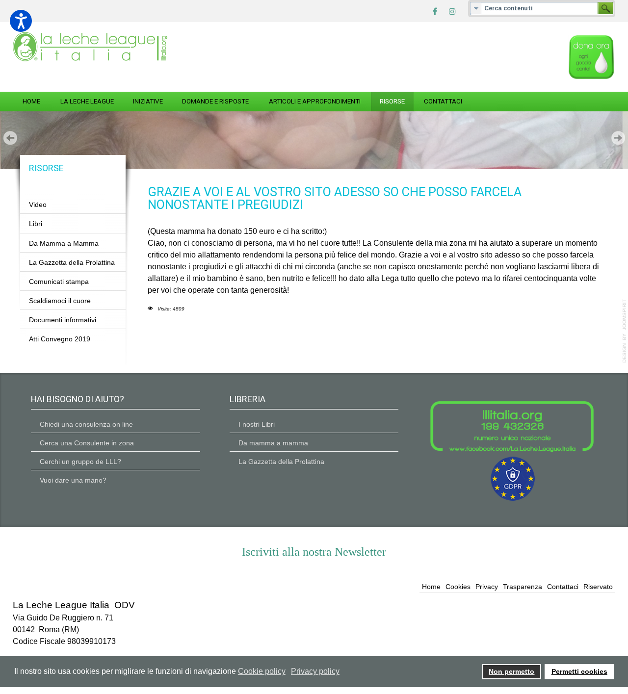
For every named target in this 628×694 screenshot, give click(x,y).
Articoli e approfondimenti (315, 101)
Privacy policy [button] (315, 671)
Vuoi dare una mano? (73, 480)
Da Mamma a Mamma (64, 243)
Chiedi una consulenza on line (86, 424)
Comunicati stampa (59, 281)
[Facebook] (435, 11)
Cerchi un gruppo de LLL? (80, 461)
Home (31, 101)
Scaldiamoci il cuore (60, 301)
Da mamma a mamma (273, 443)
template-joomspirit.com (625, 331)
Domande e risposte (215, 101)
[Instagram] (452, 11)
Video (38, 204)
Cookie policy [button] (262, 671)
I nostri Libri (256, 424)
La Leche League (87, 101)
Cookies (458, 587)
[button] (21, 21)
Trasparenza (522, 587)
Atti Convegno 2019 (59, 339)
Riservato (598, 587)
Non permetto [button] (511, 671)
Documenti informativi (62, 320)
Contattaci (443, 101)
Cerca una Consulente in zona (87, 443)
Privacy (486, 587)
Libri (35, 224)
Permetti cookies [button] (579, 671)
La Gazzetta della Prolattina (72, 262)
